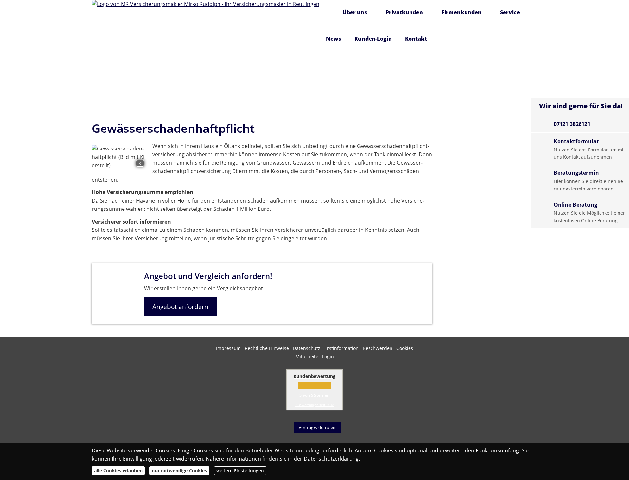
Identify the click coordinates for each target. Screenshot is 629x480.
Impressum (228, 348)
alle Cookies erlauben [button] (118, 471)
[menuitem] (327, 13)
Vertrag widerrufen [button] (317, 427)
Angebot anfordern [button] (180, 306)
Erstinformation (341, 348)
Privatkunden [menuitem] (404, 12)
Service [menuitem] (510, 12)
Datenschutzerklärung (331, 458)
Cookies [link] (404, 348)
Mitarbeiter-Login (314, 356)
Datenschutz (306, 348)
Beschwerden (377, 348)
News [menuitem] (333, 38)
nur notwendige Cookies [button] (179, 471)
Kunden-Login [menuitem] (373, 38)
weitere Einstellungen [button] (240, 471)
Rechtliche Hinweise (267, 348)
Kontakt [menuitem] (416, 38)
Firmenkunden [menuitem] (461, 12)
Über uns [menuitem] (355, 12)
